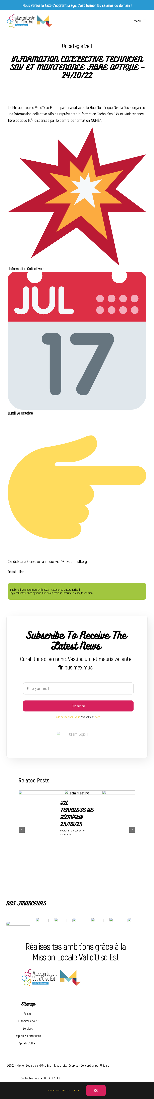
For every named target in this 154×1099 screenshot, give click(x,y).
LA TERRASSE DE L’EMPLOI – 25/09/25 (76, 813)
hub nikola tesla (50, 593)
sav (78, 593)
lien (21, 571)
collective (21, 593)
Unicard (104, 1065)
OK (96, 1090)
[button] (22, 830)
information (69, 593)
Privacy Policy (87, 716)
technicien (87, 593)
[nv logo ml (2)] (29, 16)
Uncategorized (77, 45)
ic (61, 593)
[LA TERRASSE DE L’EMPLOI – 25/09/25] (77, 792)
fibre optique (34, 593)
